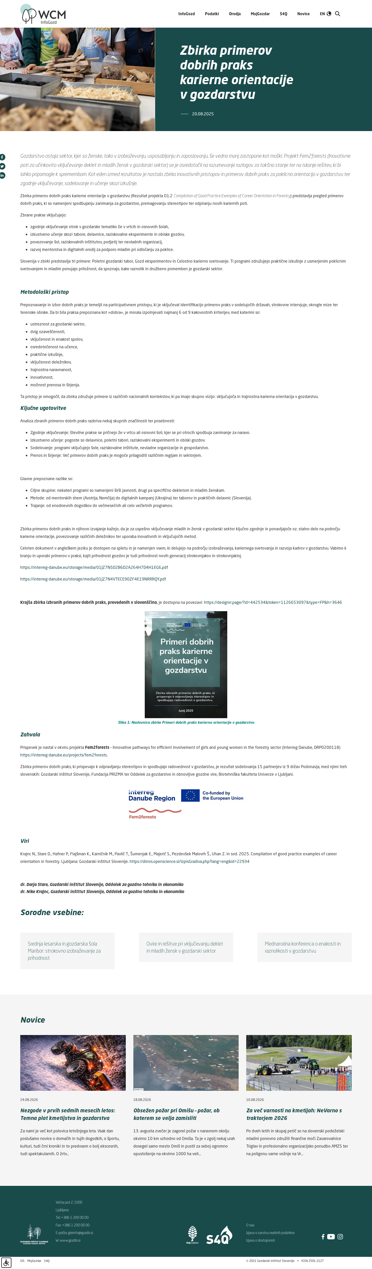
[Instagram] (340, 1236)
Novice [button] (303, 13)
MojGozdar (260, 13)
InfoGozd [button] (186, 13)
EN (322, 13)
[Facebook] (323, 1236)
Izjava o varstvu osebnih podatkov (270, 1232)
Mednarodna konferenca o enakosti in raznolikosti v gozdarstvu (303, 947)
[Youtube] (331, 1236)
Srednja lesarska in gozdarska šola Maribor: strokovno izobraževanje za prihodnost (64, 950)
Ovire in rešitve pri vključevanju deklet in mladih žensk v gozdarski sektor (185, 947)
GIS (22, 1261)
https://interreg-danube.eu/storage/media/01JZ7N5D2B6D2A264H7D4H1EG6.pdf (94, 567)
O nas (250, 1225)
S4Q (47, 1261)
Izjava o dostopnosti (260, 1240)
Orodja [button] (235, 13)
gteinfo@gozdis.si (80, 1232)
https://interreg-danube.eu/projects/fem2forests (63, 755)
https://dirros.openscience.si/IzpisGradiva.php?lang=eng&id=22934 (190, 861)
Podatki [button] (212, 13)
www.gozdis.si (70, 1240)
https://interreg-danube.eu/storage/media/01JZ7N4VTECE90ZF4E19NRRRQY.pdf (93, 579)
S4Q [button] (283, 13)
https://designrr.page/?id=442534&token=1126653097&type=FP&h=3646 (273, 602)
